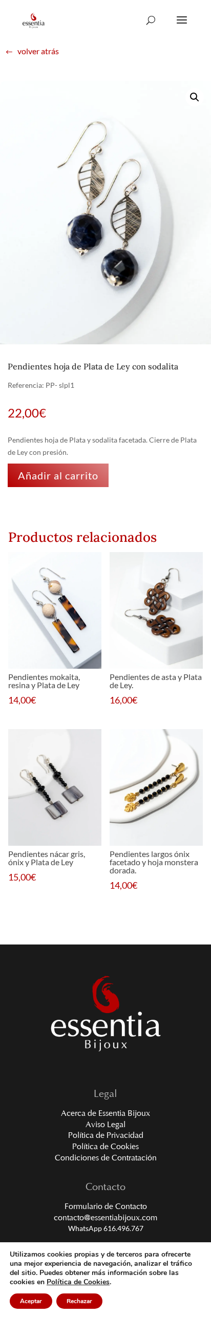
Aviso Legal (105, 1125)
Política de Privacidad (105, 1136)
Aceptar (31, 1301)
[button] (194, 97)
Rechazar (79, 1301)
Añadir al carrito (58, 475)
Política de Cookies (105, 1147)
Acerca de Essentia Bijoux (105, 1114)
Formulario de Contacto (106, 1207)
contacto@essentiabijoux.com (105, 1218)
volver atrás (32, 51)
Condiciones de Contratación (106, 1158)
